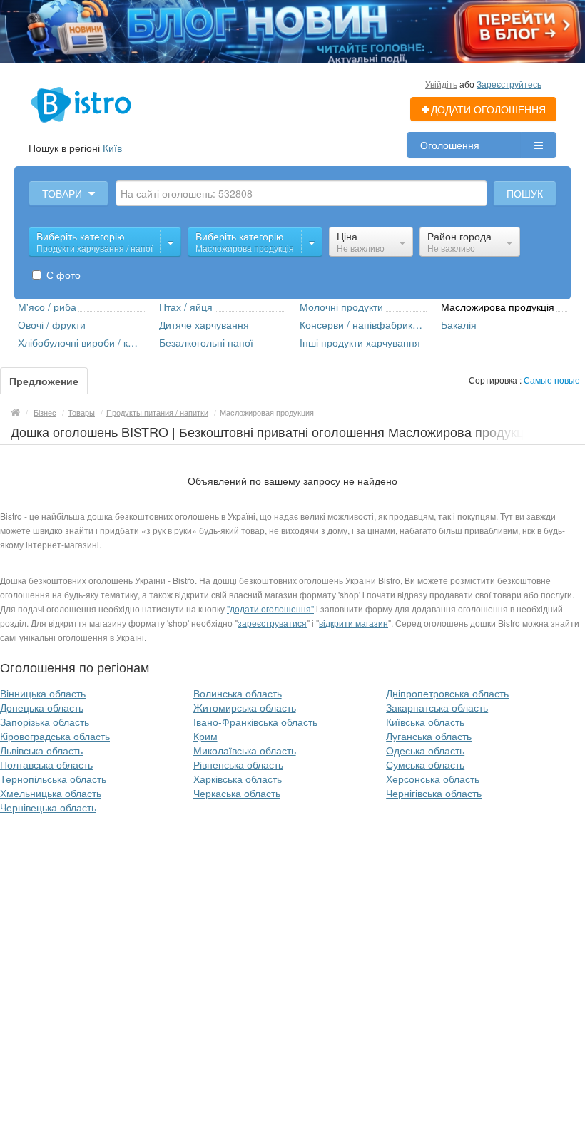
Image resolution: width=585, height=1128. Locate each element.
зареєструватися (272, 623)
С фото (62, 274)
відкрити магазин (353, 623)
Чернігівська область (434, 793)
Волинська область (237, 693)
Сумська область (425, 764)
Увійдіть (441, 84)
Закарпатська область (437, 707)
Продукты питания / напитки (157, 412)
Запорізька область (44, 721)
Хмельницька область (50, 793)
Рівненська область (238, 764)
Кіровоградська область (55, 736)
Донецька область (41, 707)
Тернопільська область (53, 778)
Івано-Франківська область (255, 721)
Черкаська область (236, 793)
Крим (205, 736)
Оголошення (449, 145)
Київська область (425, 721)
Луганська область (429, 736)
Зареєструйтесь (509, 84)
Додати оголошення (488, 109)
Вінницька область (43, 693)
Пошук (525, 193)
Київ (112, 147)
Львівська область (41, 750)
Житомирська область (244, 707)
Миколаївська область (244, 750)
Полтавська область (46, 764)
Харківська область (237, 778)
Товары (81, 412)
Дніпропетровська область (447, 693)
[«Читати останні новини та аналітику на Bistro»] (292, 30)
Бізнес (45, 412)
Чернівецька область (48, 807)
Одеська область (425, 750)
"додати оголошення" (270, 609)
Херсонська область (432, 778)
